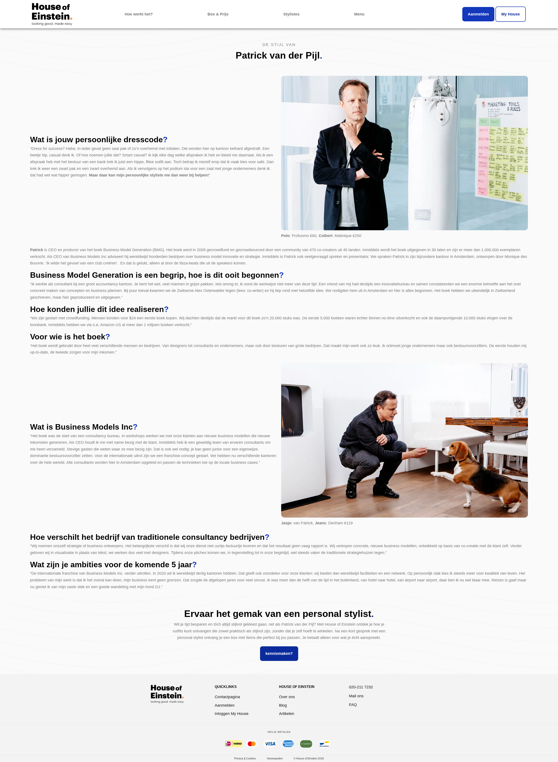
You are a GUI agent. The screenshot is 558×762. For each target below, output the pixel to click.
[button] (359, 14)
